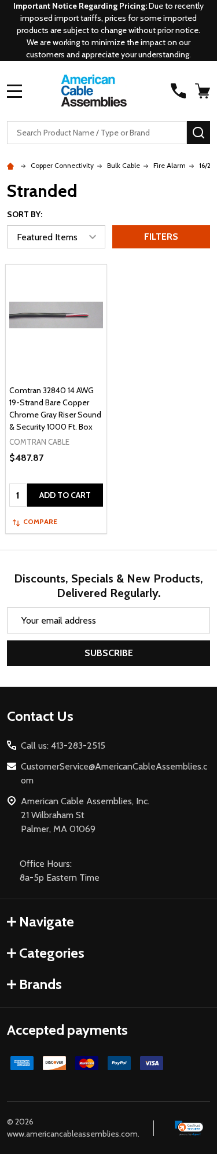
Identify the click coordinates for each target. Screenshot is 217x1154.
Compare (40, 521)
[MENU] (14, 90)
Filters (161, 236)
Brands (40, 984)
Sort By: (24, 214)
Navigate (46, 921)
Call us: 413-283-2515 (63, 745)
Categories (51, 952)
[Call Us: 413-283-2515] (178, 91)
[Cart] (203, 91)
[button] (189, 1127)
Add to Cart (65, 495)
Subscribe (108, 652)
